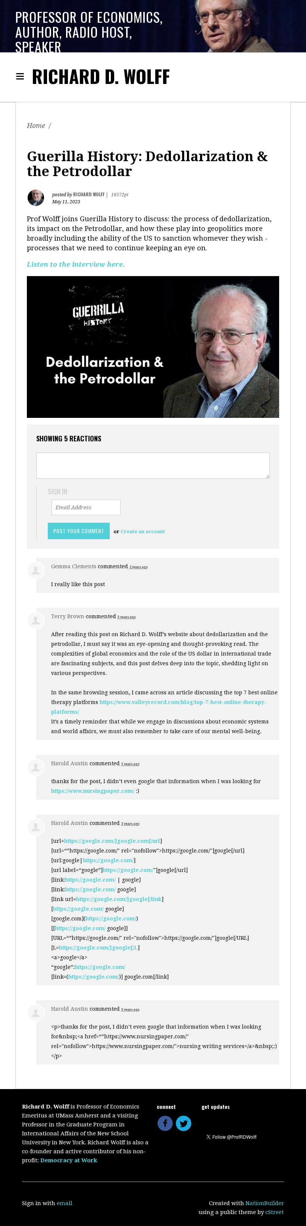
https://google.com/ (108, 860)
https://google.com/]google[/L (98, 948)
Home (36, 125)
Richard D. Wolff (101, 76)
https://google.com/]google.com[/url (112, 841)
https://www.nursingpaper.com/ (92, 791)
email (64, 1203)
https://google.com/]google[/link (119, 899)
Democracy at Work (68, 1160)
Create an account (143, 531)
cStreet (274, 1212)
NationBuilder (265, 1203)
